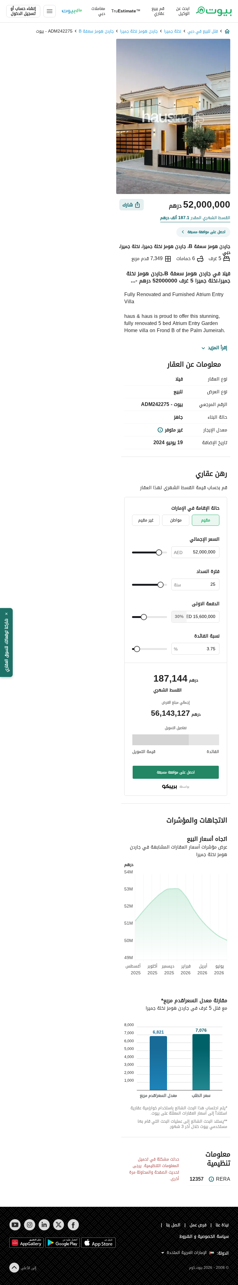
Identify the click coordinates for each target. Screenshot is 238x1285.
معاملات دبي (98, 11)
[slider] (159, 552)
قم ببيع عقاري (158, 11)
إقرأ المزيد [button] (217, 348)
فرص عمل (198, 1225)
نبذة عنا (222, 1225)
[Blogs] (72, 11)
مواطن (176, 520)
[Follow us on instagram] (29, 1224)
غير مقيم (145, 520)
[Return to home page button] (214, 11)
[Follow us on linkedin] (44, 1224)
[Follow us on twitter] (58, 1224)
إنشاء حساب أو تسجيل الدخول (23, 11)
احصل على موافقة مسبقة (176, 772)
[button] (6, 642)
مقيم (205, 520)
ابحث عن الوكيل (183, 11)
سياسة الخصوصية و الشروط (204, 1236)
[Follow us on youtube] (15, 1224)
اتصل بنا (173, 1225)
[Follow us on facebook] (73, 1224)
